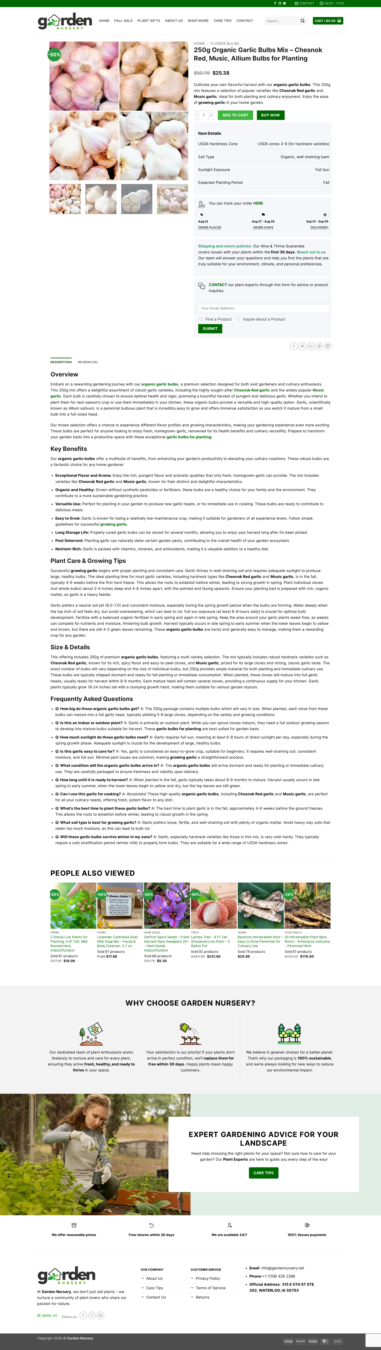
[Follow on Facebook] (275, 3)
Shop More (198, 21)
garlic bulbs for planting (189, 437)
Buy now (270, 115)
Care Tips (223, 21)
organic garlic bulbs (159, 384)
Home (104, 21)
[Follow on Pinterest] (284, 3)
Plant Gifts (148, 21)
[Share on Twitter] (302, 346)
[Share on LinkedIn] (328, 346)
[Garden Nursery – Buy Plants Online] (64, 20)
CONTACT (218, 285)
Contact (244, 21)
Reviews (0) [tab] (88, 362)
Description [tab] (61, 362)
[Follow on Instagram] (279, 3)
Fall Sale (123, 21)
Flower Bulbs (224, 43)
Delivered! (319, 227)
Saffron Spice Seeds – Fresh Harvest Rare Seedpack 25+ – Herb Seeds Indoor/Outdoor (167, 943)
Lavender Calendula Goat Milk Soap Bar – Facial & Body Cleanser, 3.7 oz (117, 941)
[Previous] (58, 111)
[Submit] (303, 21)
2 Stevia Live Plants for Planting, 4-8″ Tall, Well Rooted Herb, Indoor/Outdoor (69, 943)
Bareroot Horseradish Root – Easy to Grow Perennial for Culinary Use (260, 941)
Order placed (209, 227)
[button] (328, 21)
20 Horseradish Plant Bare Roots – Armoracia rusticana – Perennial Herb (307, 941)
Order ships (263, 227)
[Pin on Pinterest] (319, 346)
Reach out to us (311, 252)
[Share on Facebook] (294, 346)
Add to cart (235, 115)
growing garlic (113, 524)
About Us (174, 21)
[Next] (180, 111)
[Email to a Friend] (311, 346)
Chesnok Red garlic (252, 390)
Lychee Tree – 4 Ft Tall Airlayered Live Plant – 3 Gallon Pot (210, 941)
